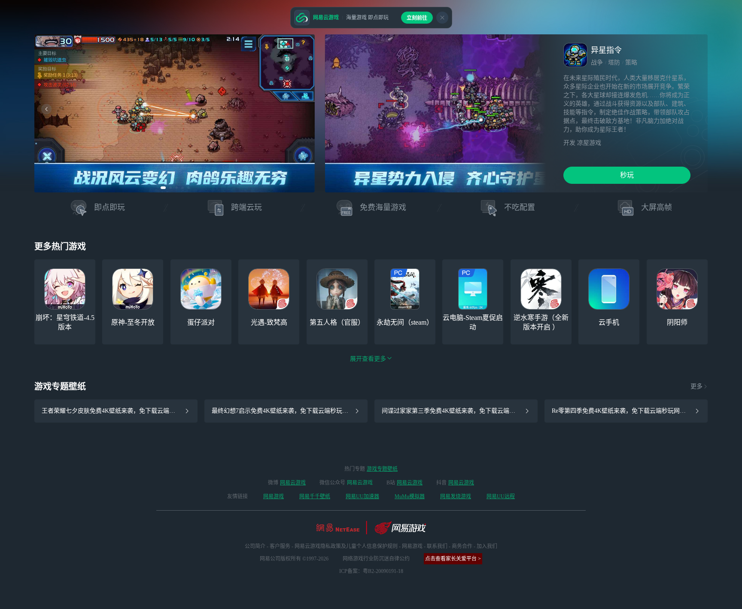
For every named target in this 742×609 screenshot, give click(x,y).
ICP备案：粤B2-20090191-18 (371, 571)
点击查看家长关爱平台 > (453, 559)
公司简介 (255, 546)
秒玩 (627, 175)
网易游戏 (273, 496)
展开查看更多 (368, 359)
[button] (163, 187)
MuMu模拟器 (410, 496)
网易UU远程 (501, 496)
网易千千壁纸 (314, 496)
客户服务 (280, 546)
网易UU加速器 (362, 496)
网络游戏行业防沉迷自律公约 (376, 559)
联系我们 (437, 546)
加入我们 (487, 546)
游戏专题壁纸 (382, 469)
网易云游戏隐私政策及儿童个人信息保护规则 (346, 546)
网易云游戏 (293, 483)
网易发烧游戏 (455, 496)
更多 (696, 386)
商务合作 (462, 546)
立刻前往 (417, 18)
